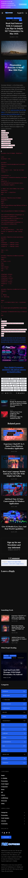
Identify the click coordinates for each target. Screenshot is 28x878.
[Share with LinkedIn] (20, 393)
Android (6, 430)
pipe (23, 387)
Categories (4, 812)
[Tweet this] (18, 393)
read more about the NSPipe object (10, 114)
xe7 (24, 390)
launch (23, 383)
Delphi (8, 20)
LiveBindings (14, 741)
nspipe (16, 385)
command (15, 378)
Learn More (23, 4)
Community (4, 823)
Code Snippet (17, 18)
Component (13, 430)
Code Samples (5, 818)
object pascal (7, 387)
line (4, 385)
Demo (5, 432)
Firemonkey (15, 20)
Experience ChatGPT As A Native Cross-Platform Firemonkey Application (14, 446)
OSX (21, 20)
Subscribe (6, 837)
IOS (17, 432)
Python (14, 750)
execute (5, 383)
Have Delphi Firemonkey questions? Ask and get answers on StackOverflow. (14, 369)
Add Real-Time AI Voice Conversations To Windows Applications (14, 501)
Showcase (10, 434)
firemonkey (14, 383)
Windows (16, 434)
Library (11, 458)
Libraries (3, 821)
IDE (14, 725)
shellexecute (7, 390)
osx (17, 387)
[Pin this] (22, 393)
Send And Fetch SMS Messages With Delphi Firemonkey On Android (12, 672)
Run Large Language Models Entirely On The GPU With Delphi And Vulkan (14, 474)
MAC (10, 385)
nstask (23, 385)
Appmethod (9, 18)
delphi (23, 378)
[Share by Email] (24, 393)
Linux (20, 432)
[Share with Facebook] (16, 393)
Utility (14, 758)
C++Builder (14, 699)
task (17, 390)
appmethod (6, 378)
